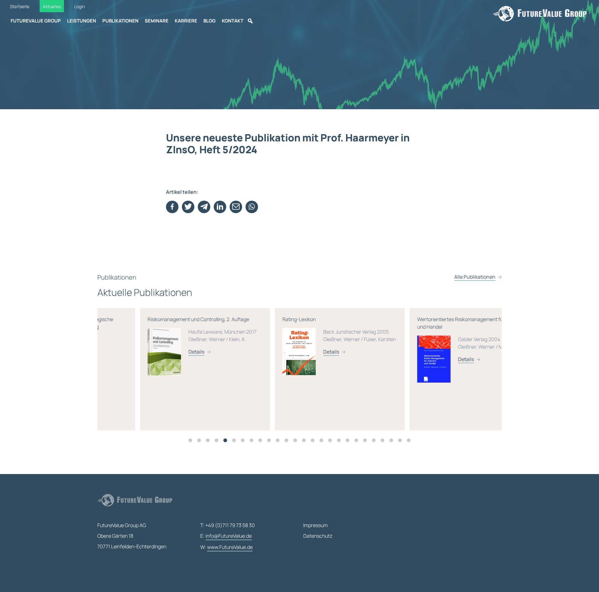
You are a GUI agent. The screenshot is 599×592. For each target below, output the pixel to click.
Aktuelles (52, 6)
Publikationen (120, 20)
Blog (209, 20)
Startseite (19, 6)
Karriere (186, 20)
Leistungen (81, 20)
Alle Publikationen (474, 276)
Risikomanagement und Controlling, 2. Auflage (159, 335)
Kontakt (232, 20)
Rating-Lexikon (296, 335)
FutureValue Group (36, 20)
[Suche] (250, 21)
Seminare (156, 20)
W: (226, 547)
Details (154, 351)
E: (226, 535)
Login (79, 6)
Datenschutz (317, 535)
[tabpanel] (164, 369)
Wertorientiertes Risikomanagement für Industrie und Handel (430, 339)
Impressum (315, 525)
